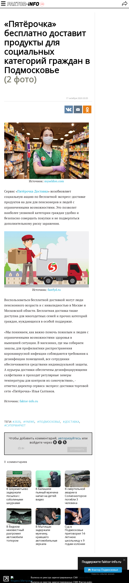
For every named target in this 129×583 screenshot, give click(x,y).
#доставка (71, 422)
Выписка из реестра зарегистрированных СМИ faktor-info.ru (61, 577)
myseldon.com (54, 181)
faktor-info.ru (29, 401)
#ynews (28, 422)
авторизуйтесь (69, 438)
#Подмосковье (48, 422)
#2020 (16, 422)
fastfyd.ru (54, 290)
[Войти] (125, 4)
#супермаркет (15, 425)
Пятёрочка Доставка (32, 191)
